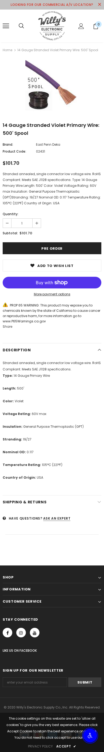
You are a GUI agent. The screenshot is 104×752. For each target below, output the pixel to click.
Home (7, 50)
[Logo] (52, 26)
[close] (99, 4)
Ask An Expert (57, 518)
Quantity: (10, 214)
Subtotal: (10, 233)
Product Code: (14, 151)
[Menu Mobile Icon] (6, 26)
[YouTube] (34, 632)
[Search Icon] (21, 26)
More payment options (52, 294)
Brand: (8, 144)
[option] (52, 86)
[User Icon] (81, 26)
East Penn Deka (48, 144)
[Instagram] (21, 632)
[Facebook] (7, 632)
